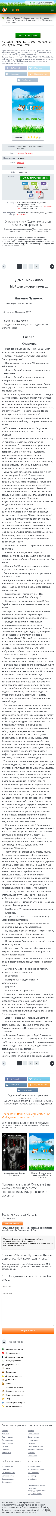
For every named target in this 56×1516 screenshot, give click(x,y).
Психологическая (35, 1446)
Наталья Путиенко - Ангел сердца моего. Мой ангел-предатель (41, 1175)
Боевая (31, 1431)
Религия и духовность (14, 1387)
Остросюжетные (8, 1476)
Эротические (7, 1482)
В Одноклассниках (40, 74)
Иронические (7, 1437)
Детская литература (13, 1376)
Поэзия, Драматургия (13, 1406)
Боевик (5, 1431)
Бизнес (8, 1384)
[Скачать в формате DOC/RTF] (30, 198)
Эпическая (32, 1456)
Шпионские (6, 1453)
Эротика (20, 163)
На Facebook (15, 68)
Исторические (7, 1440)
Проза (7, 1368)
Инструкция (21, 215)
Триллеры (6, 1449)
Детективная (33, 1437)
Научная (31, 1443)
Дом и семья (10, 1380)
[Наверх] (48, 1510)
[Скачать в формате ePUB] (35, 189)
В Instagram (15, 74)
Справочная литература (14, 1391)
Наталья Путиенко (25, 153)
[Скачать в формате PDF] (39, 198)
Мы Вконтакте (27, 80)
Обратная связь (35, 1494)
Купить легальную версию (35, 178)
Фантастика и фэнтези (14, 1349)
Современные (8, 1479)
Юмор (7, 1399)
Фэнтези (31, 1453)
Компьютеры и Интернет (15, 1403)
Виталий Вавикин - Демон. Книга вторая (14, 1174)
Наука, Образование (13, 1361)
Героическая (33, 1434)
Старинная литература (14, 1395)
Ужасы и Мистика (35, 1449)
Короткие (5, 1469)
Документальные (12, 1365)
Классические (7, 1443)
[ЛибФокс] (11, 9)
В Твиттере (38, 68)
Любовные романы (12, 1353)
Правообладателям (36, 1485)
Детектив (5, 1434)
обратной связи (29, 1512)
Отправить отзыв (28, 1331)
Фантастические (8, 1473)
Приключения (10, 1372)
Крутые (5, 1446)
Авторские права (28, 35)
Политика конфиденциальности (37, 1489)
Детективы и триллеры (14, 1357)
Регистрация (46, 3)
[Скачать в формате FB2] (25, 189)
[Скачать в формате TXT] (44, 189)
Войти (32, 3)
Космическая (33, 1440)
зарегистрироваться (31, 1243)
